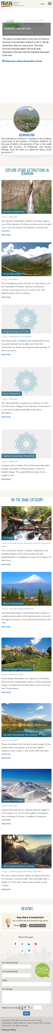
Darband (8, 537)
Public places (15, 336)
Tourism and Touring (41, 1023)
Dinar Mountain (12, 274)
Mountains (14, 279)
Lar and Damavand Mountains (20, 734)
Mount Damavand (13, 603)
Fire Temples (26, 336)
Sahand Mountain (13, 800)
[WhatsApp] (22, 950)
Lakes (21, 674)
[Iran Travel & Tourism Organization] (12, 3)
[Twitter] (22, 944)
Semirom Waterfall (14, 211)
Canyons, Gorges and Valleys (21, 871)
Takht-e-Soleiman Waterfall (18, 456)
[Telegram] (29, 950)
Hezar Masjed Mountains (17, 669)
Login (42, 3)
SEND (26, 1013)
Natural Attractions (26, 609)
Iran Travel (27, 1023)
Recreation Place (16, 543)
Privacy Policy (8, 1029)
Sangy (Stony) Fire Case (16, 331)
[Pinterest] (35, 944)
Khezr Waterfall (11, 393)
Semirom (26, 135)
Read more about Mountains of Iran (23, 61)
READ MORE (6, 235)
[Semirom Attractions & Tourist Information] (26, 126)
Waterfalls (13, 217)
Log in (23, 925)
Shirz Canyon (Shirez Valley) (18, 866)
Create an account (37, 925)
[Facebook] (15, 944)
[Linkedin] (29, 944)
